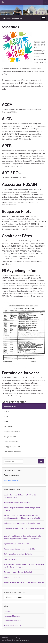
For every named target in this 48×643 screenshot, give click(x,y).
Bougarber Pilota (17, 211)
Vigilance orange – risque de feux (16, 544)
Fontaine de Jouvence (21, 373)
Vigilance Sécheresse (12, 577)
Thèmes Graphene (22, 640)
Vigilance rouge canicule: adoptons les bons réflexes (24, 582)
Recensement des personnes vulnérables (20, 549)
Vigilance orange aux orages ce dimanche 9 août (22, 523)
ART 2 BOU (11, 172)
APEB (7, 145)
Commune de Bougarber (12, 18)
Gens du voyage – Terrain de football (18, 572)
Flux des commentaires (12, 620)
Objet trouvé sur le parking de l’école (18, 554)
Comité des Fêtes (17, 235)
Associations (10, 406)
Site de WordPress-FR (12, 625)
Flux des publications (12, 616)
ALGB (7, 118)
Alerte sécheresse (11, 559)
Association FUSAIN (19, 184)
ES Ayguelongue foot (20, 270)
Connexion (8, 611)
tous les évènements (12, 480)
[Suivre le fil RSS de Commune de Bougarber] (3, 2)
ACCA (7, 104)
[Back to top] (42, 637)
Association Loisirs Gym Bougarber (17, 502)
